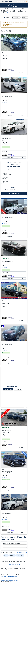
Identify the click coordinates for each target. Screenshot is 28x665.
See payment (4, 60)
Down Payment (5, 177)
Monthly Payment (5, 169)
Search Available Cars (14, 193)
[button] (4, 112)
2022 (23, 8)
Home (2, 8)
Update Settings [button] (20, 189)
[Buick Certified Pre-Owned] (11, 112)
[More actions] (25, 73)
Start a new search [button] (22, 552)
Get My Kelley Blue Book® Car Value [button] (14, 184)
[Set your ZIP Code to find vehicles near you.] (7, 13)
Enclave (18, 8)
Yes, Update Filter (8, 389)
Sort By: (16, 31)
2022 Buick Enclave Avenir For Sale (9, 576)
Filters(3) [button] (8, 17)
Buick (13, 8)
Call (22, 72)
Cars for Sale (7, 8)
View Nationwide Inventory (14, 564)
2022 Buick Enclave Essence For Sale (9, 580)
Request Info (10, 72)
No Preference (18, 389)
